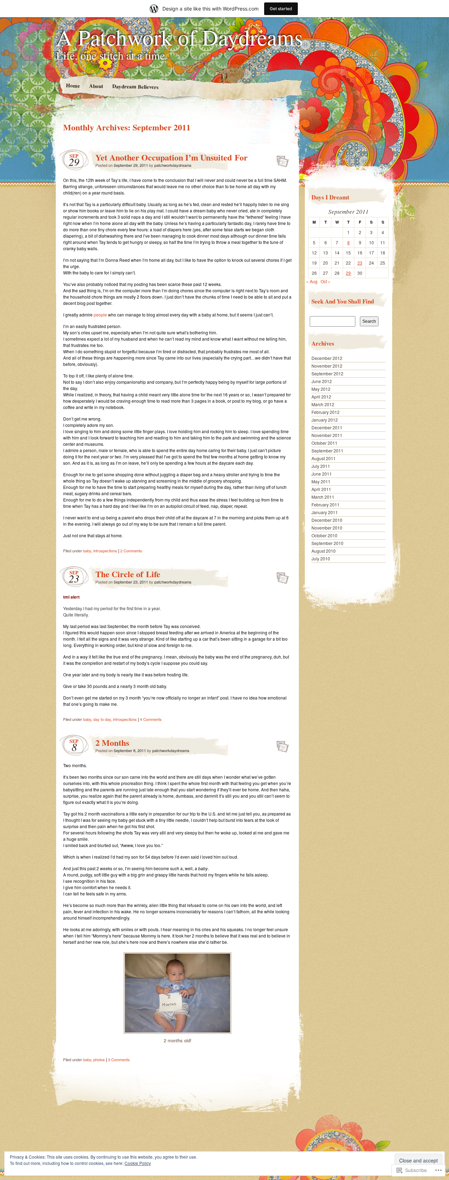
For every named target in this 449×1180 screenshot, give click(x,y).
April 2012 (321, 397)
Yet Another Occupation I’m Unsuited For (171, 157)
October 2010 (324, 535)
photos (99, 1059)
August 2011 (323, 458)
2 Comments (131, 550)
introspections (105, 550)
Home (73, 85)
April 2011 (321, 489)
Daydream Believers (135, 86)
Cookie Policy (138, 1163)
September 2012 (327, 373)
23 (359, 263)
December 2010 (326, 520)
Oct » (325, 281)
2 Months (112, 742)
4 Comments (151, 719)
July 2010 (320, 558)
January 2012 (324, 420)
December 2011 (326, 427)
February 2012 (325, 412)
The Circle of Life (127, 574)
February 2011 (325, 504)
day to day (102, 719)
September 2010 (327, 543)
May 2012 (320, 389)
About (96, 86)
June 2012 (321, 381)
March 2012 (322, 404)
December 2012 (326, 358)
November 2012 (326, 366)
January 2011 (324, 512)
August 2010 (323, 551)
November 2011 (326, 435)
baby (87, 550)
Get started (281, 8)
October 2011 (324, 443)
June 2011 (321, 474)
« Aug (311, 281)
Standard (280, 159)
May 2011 (320, 481)
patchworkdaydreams (173, 165)
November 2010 (326, 528)
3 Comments (119, 1059)
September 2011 (327, 450)
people (100, 315)
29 (348, 273)
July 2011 (320, 466)
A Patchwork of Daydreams (179, 37)
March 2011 (322, 497)
